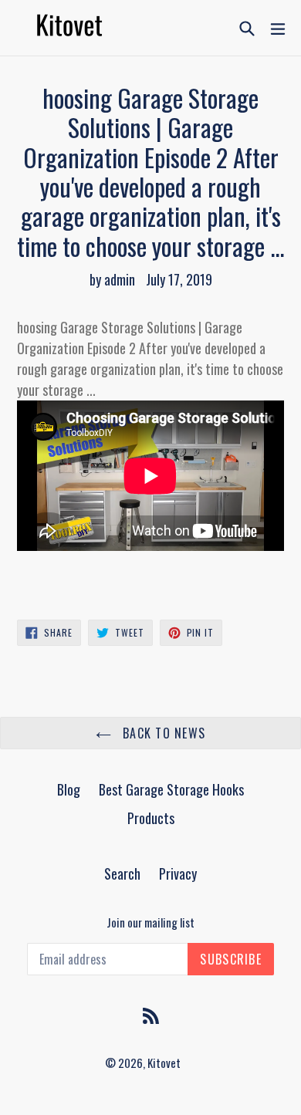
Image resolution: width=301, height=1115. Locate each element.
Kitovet (164, 1062)
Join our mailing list (150, 922)
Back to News (162, 733)
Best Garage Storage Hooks (171, 789)
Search (122, 873)
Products (150, 818)
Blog (68, 789)
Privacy (178, 873)
